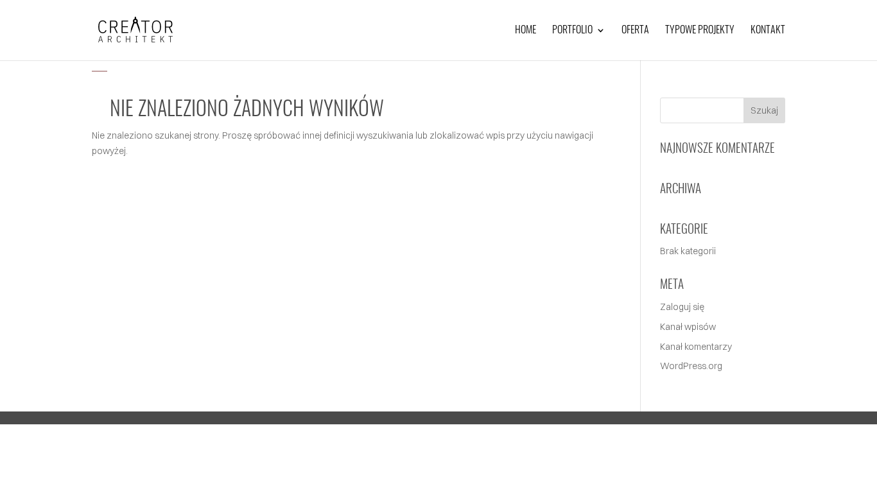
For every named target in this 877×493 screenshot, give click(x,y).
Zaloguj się (682, 307)
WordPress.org (691, 366)
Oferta (635, 30)
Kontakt (768, 30)
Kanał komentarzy (696, 346)
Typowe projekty (699, 30)
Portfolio (572, 30)
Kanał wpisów (688, 327)
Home (525, 30)
